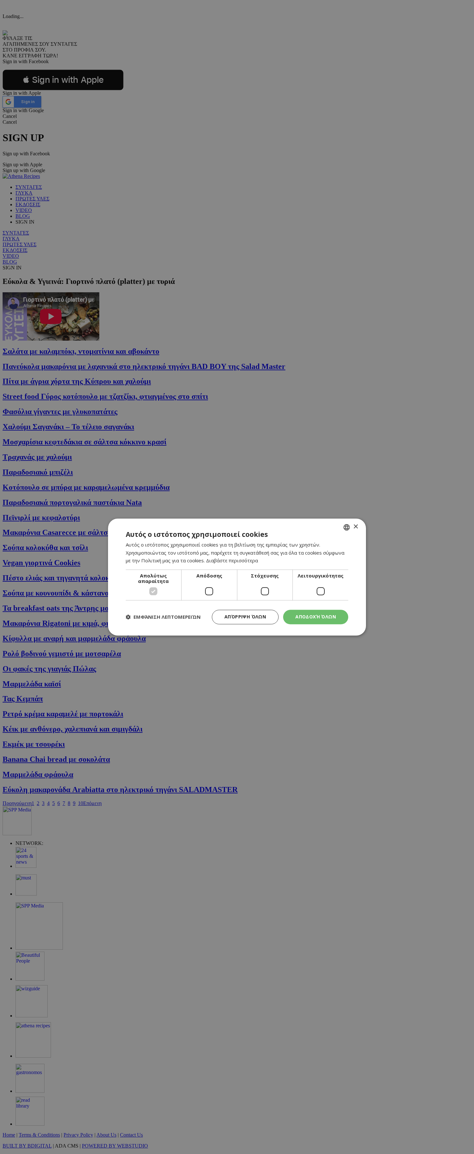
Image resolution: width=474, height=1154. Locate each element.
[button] (163, 617)
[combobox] (346, 527)
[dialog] (237, 577)
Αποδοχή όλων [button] (315, 617)
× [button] (355, 526)
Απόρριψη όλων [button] (245, 617)
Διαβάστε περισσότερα (232, 561)
